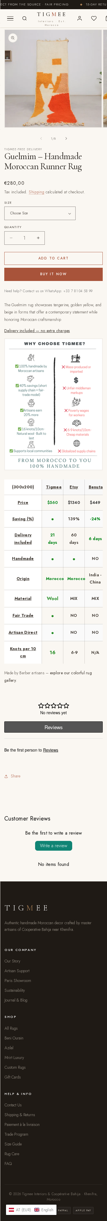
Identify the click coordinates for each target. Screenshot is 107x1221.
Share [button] (16, 776)
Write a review (53, 845)
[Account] (79, 18)
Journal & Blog (16, 1000)
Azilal (9, 1048)
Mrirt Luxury (14, 1057)
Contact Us (13, 1105)
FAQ (8, 1163)
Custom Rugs (15, 1067)
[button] (31, 1210)
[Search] (24, 18)
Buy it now (53, 274)
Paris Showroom (18, 980)
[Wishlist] (94, 18)
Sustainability (15, 990)
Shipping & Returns (20, 1115)
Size (8, 202)
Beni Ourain (14, 1038)
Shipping (37, 192)
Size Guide (13, 1144)
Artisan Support (17, 971)
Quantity (13, 227)
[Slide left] (41, 138)
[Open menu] (10, 18)
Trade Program (16, 1134)
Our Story (12, 961)
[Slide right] (66, 138)
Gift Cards (13, 1077)
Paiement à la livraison (22, 1124)
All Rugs (11, 1028)
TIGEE (52, 19)
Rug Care (12, 1154)
